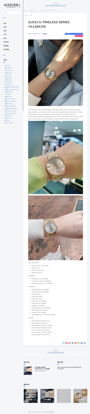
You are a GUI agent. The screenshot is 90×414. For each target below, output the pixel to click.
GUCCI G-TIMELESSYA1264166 (55, 352)
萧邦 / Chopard (8, 115)
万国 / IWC (7, 65)
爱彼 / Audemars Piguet (10, 101)
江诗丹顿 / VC (8, 94)
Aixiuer (45, 34)
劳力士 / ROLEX (8, 70)
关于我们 (6, 42)
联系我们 (6, 46)
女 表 (5, 34)
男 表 (5, 31)
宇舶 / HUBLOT (8, 77)
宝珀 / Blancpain (9, 84)
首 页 (5, 23)
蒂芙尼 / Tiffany (8, 118)
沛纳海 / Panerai (8, 96)
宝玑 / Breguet (8, 82)
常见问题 (6, 49)
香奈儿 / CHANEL (9, 122)
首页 (25, 10)
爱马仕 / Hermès (9, 103)
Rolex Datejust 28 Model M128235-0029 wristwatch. (69, 368)
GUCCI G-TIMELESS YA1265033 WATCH (55, 5)
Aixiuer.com (51, 412)
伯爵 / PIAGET (8, 68)
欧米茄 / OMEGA (9, 92)
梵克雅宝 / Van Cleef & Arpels (12, 89)
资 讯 (5, 27)
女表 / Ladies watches (75, 34)
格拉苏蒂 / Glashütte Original (12, 87)
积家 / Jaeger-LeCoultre (10, 111)
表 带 (5, 38)
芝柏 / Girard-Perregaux (10, 113)
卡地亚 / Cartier (8, 73)
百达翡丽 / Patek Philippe (11, 108)
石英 (66, 34)
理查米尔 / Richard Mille (10, 106)
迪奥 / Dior (7, 120)
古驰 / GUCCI (8, 75)
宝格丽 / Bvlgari (8, 80)
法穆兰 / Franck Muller (10, 99)
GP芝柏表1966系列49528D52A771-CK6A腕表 (42, 368)
